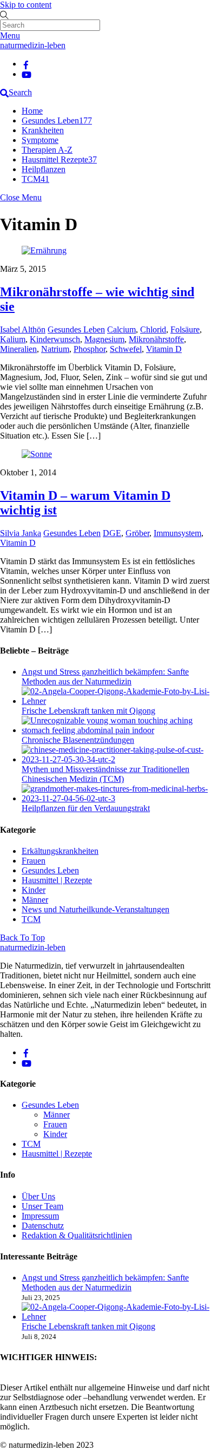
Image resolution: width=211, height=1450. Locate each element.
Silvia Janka (20, 533)
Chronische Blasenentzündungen (78, 739)
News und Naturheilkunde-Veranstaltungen (95, 909)
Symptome (40, 140)
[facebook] (26, 63)
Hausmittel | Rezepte (57, 880)
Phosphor (90, 349)
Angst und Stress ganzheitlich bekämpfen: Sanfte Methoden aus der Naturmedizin (105, 676)
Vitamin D (164, 349)
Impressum (40, 1215)
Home (32, 110)
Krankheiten (43, 130)
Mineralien (18, 349)
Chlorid (153, 329)
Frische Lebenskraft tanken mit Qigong (88, 710)
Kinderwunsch (55, 339)
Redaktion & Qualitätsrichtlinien (77, 1235)
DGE (112, 533)
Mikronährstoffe (156, 339)
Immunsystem (177, 533)
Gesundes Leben (57, 120)
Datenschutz (43, 1225)
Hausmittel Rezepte (59, 159)
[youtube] (26, 74)
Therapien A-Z (47, 149)
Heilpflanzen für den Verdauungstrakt (86, 808)
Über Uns (38, 1196)
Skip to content (25, 4)
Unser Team (42, 1206)
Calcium (121, 329)
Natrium (55, 349)
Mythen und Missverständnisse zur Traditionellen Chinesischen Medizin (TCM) (105, 774)
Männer (35, 899)
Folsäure (185, 329)
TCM (35, 179)
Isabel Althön (22, 329)
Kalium (12, 339)
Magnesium (104, 339)
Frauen (33, 860)
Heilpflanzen (43, 169)
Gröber (137, 533)
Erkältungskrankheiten (60, 850)
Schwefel (126, 349)
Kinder (33, 889)
